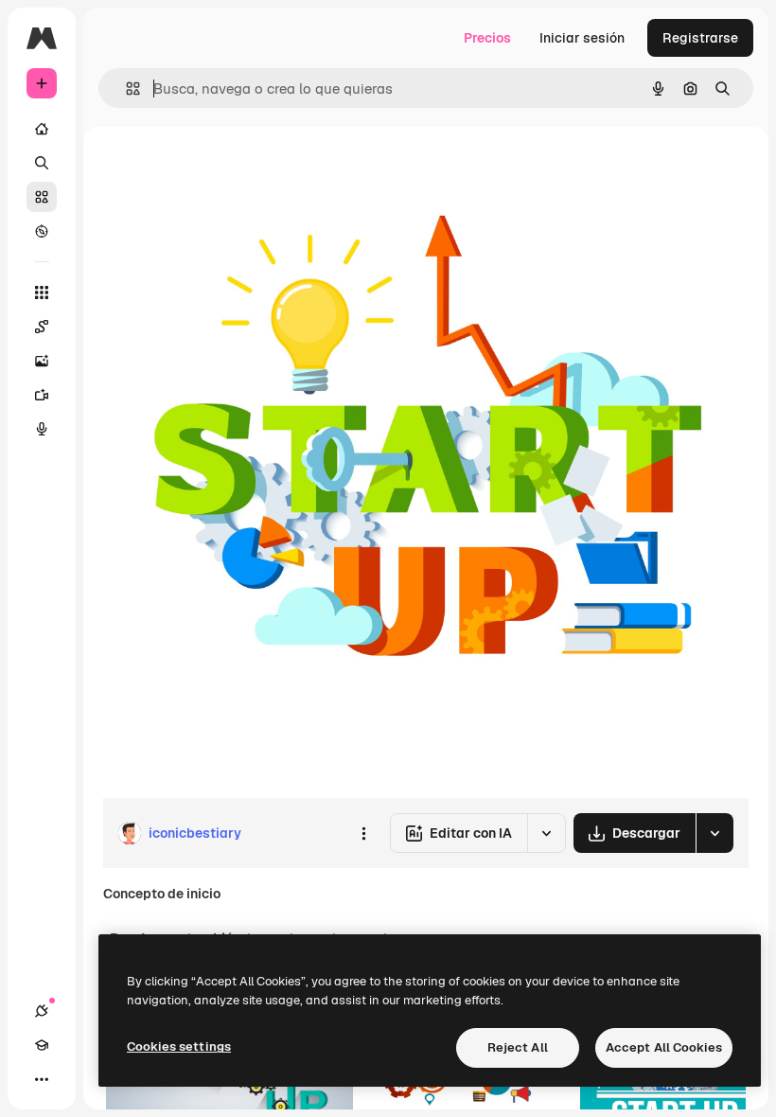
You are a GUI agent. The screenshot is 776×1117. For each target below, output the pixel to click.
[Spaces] (41, 326)
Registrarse (700, 37)
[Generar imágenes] (41, 361)
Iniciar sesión (582, 37)
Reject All (517, 1047)
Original (223, 170)
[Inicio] (41, 129)
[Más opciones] (363, 833)
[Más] (41, 1079)
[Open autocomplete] (125, 88)
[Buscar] (41, 163)
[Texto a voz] (41, 429)
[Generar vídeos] (41, 395)
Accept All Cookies (664, 1047)
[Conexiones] (41, 1011)
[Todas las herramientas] (41, 292)
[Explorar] (41, 231)
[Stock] (41, 197)
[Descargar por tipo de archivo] (714, 833)
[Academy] (41, 1045)
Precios (487, 37)
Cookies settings (179, 1046)
